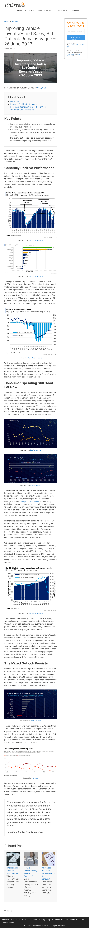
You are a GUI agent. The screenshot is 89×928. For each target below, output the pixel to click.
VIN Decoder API (72, 920)
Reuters (35, 778)
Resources (61, 10)
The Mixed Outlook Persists (22, 110)
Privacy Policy (70, 54)
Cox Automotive (35, 450)
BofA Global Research (35, 240)
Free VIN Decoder (45, 10)
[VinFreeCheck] (15, 4)
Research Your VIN (24, 10)
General (15, 21)
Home (7, 21)
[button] (76, 37)
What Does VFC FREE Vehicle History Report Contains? (48, 873)
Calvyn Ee (41, 88)
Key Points (14, 101)
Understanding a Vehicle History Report (13, 870)
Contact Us (15, 920)
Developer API (57, 920)
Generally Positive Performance (24, 104)
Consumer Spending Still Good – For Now (28, 107)
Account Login (77, 10)
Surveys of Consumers (29, 501)
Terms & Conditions (29, 920)
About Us (5, 920)
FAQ (82, 920)
